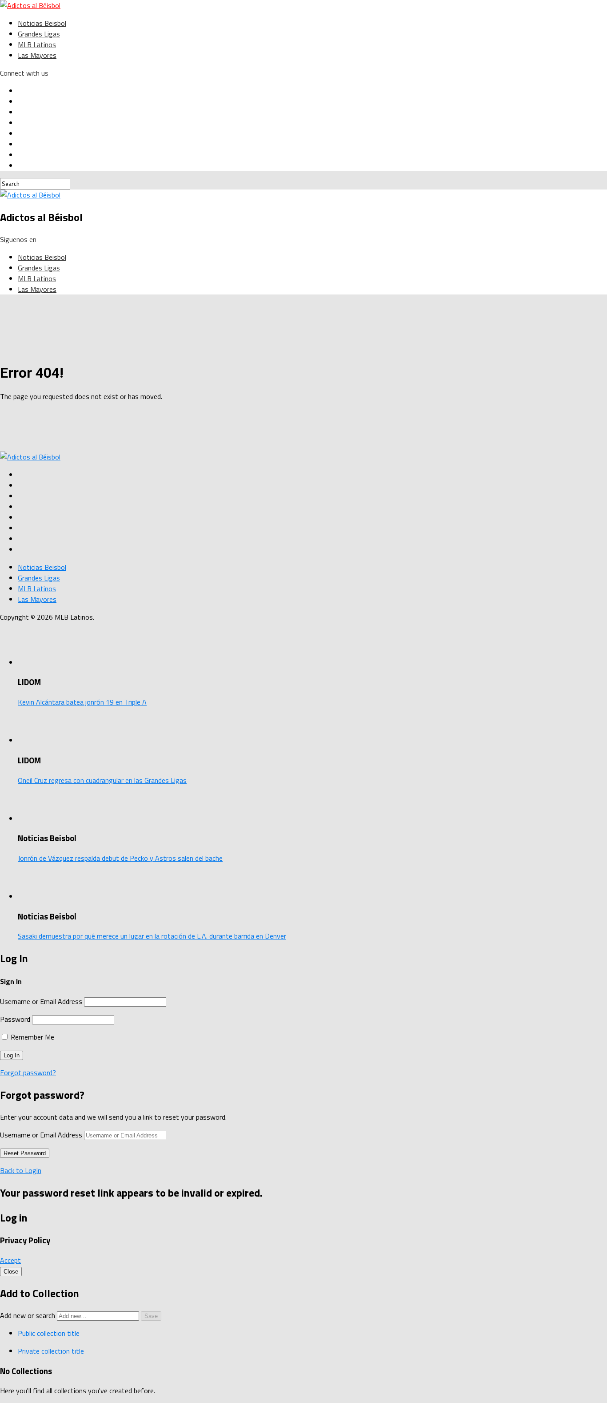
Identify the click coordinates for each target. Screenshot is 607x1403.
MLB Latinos (37, 44)
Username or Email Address (41, 1001)
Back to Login (20, 1170)
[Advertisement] (217, 429)
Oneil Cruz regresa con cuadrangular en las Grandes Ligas (102, 780)
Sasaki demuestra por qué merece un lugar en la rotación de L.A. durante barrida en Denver (152, 936)
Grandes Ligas (39, 33)
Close (11, 1271)
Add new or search (28, 1315)
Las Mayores (37, 55)
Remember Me (31, 1037)
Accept (10, 1260)
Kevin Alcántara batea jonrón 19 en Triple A (82, 702)
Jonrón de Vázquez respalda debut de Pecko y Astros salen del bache (120, 858)
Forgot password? (28, 1072)
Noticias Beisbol (42, 23)
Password (15, 1019)
